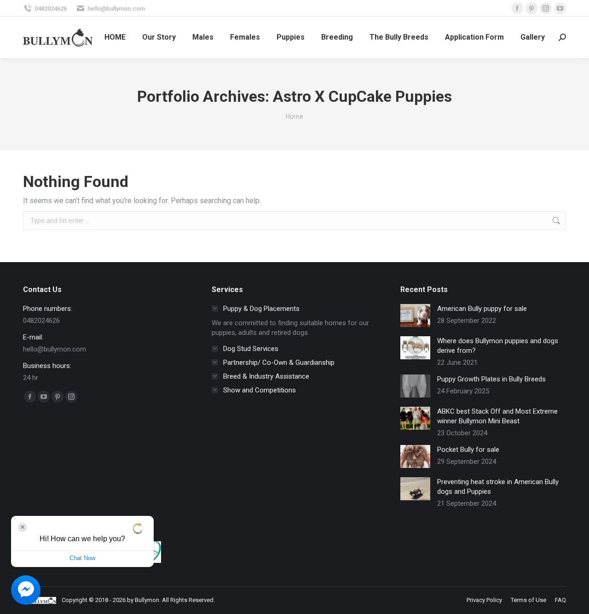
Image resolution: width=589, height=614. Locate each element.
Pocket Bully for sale (468, 449)
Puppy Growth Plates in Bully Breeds (491, 379)
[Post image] (415, 315)
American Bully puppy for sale (482, 308)
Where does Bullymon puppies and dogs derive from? (497, 346)
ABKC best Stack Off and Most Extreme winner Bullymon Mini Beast (497, 416)
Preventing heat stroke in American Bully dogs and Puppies (498, 487)
